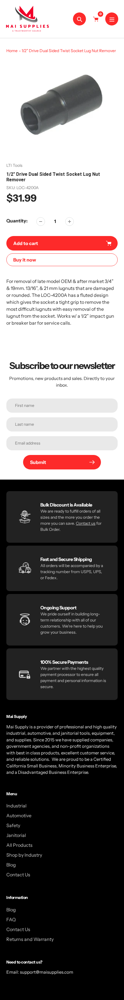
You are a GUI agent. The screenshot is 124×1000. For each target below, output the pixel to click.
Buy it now (24, 260)
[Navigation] (111, 18)
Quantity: (17, 221)
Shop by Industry (24, 855)
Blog (11, 865)
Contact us (85, 523)
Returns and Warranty (30, 939)
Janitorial (16, 835)
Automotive (18, 815)
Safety (13, 825)
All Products (19, 845)
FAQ (11, 919)
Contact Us (18, 874)
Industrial (16, 806)
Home (12, 50)
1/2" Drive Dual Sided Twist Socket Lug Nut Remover (69, 50)
